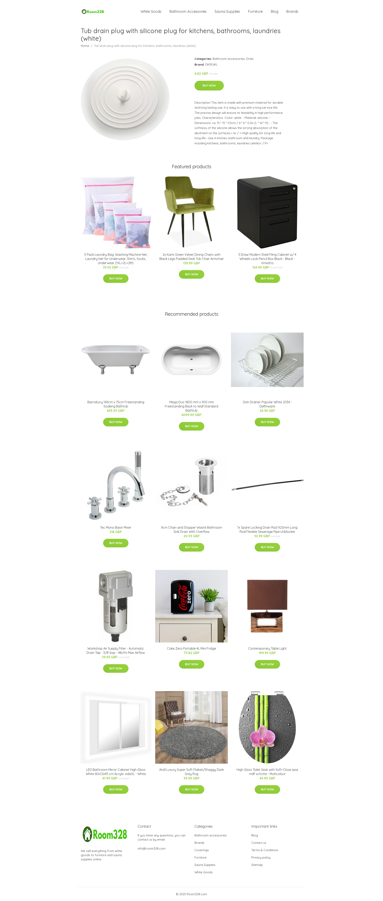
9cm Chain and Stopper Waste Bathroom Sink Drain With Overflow (191, 529)
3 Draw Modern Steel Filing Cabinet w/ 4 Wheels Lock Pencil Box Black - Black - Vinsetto (267, 259)
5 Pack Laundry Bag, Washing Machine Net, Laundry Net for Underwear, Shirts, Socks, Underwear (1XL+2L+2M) (115, 259)
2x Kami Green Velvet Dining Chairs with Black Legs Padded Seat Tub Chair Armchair (191, 257)
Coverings (201, 850)
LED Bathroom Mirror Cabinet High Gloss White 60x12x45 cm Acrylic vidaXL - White (116, 772)
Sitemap (257, 865)
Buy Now (209, 85)
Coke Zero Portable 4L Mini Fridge (191, 648)
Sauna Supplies (227, 11)
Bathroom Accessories (188, 11)
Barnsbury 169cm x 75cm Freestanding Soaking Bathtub (115, 404)
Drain (250, 59)
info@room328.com (151, 848)
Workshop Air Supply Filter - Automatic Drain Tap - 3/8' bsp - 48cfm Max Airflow (116, 650)
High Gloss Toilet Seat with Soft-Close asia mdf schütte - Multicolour (267, 772)
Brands (292, 11)
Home (85, 46)
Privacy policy (260, 857)
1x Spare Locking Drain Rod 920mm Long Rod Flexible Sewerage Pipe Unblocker (267, 529)
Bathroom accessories (229, 59)
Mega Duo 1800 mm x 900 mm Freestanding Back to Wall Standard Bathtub (191, 406)
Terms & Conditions (264, 850)
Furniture (255, 11)
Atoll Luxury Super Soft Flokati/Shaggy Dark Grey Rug (191, 772)
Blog (274, 11)
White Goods (151, 11)
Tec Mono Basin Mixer (115, 527)
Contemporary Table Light (267, 648)
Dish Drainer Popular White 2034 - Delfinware (267, 404)
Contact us (258, 843)
